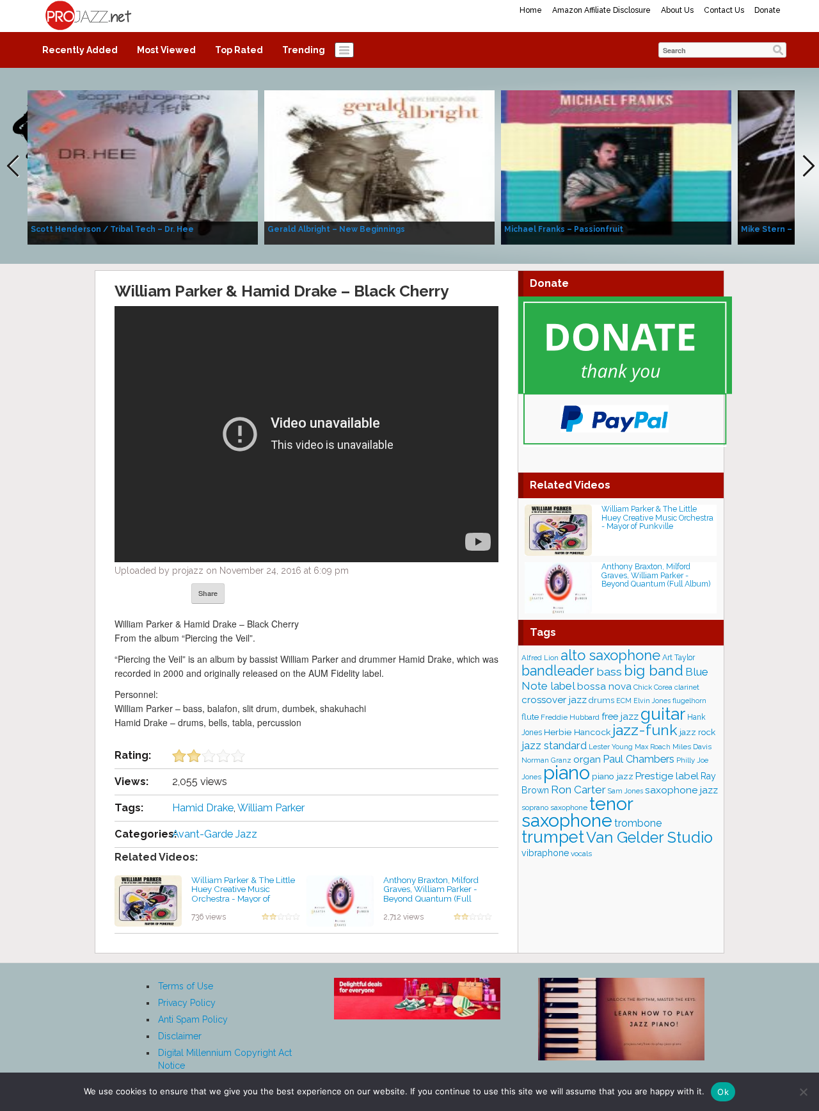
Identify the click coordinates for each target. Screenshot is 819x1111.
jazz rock (697, 732)
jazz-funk (645, 729)
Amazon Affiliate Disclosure (601, 10)
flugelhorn (689, 701)
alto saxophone (610, 655)
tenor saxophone (577, 812)
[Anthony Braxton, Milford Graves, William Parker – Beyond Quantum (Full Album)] (340, 900)
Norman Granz (546, 760)
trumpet (552, 837)
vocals (581, 853)
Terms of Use (185, 986)
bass (609, 671)
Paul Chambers (638, 759)
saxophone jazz (681, 790)
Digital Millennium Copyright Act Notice (225, 1059)
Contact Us (724, 10)
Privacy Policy (187, 1003)
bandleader (557, 671)
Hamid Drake (203, 808)
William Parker (271, 808)
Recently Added (80, 50)
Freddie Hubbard (570, 717)
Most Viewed (166, 50)
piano (566, 772)
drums (601, 700)
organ (587, 759)
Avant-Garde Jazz (214, 834)
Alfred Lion (540, 657)
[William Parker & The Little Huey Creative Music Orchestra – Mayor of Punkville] (148, 900)
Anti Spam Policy (193, 1019)
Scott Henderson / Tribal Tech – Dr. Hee (112, 229)
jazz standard (554, 745)
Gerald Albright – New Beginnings (336, 229)
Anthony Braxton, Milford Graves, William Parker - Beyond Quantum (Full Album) (431, 894)
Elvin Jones (652, 700)
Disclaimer (180, 1036)
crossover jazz (554, 700)
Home (531, 10)
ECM (624, 700)
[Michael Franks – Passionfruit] (616, 166)
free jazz (620, 716)
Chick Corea (652, 687)
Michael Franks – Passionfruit (563, 229)
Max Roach (653, 746)
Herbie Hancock (577, 732)
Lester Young (611, 746)
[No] (803, 1091)
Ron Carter (578, 789)
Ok (723, 1092)
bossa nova (604, 686)
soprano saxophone (554, 807)
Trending (303, 50)
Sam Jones (625, 791)
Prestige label (667, 776)
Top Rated (239, 50)
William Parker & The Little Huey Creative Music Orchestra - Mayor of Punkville (243, 894)
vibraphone (545, 853)
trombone (638, 823)
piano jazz (612, 776)
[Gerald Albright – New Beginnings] (379, 166)
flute (530, 717)
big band (653, 670)
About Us (677, 10)
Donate (767, 10)
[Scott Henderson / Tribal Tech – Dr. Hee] (143, 166)
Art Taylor (678, 657)
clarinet (686, 687)
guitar (662, 714)
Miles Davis (692, 746)
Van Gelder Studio (649, 838)
